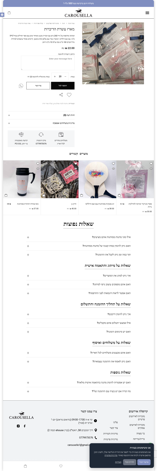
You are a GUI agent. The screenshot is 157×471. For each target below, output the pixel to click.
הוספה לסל (63, 86)
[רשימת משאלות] (68, 95)
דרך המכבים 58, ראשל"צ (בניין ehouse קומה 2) (70, 430)
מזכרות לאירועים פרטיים (137, 418)
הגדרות (118, 462)
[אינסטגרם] (18, 426)
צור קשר (114, 427)
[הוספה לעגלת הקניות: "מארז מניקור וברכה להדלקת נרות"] (119, 195)
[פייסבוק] (24, 426)
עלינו (115, 422)
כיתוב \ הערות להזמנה (66, 54)
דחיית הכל (129, 462)
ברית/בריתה (139, 439)
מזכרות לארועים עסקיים (137, 426)
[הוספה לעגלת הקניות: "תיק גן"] (44, 195)
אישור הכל (144, 462)
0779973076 (86, 437)
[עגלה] (9, 12)
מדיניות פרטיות (111, 439)
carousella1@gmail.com (80, 445)
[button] (2, 15)
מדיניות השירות (110, 433)
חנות (63, 23)
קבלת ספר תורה (38, 23)
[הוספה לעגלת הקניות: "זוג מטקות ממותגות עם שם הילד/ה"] (81, 195)
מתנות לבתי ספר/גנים (52, 23)
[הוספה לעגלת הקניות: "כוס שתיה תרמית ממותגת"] (6, 195)
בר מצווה (140, 433)
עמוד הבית (71, 23)
